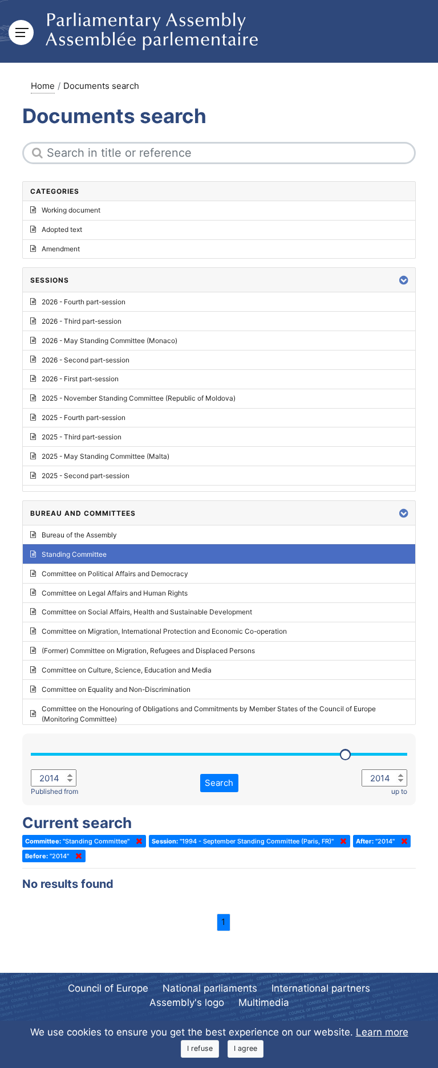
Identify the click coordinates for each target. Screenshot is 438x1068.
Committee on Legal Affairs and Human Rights (115, 593)
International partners (320, 988)
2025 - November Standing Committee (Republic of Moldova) (139, 398)
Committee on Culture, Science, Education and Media (127, 670)
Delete (137, 841)
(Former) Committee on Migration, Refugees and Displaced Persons (148, 650)
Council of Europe (108, 988)
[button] (403, 280)
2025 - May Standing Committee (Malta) (105, 456)
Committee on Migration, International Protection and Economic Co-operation (164, 631)
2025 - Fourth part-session (83, 417)
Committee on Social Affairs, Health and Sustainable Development (147, 612)
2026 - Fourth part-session (83, 301)
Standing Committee (74, 554)
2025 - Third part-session (81, 437)
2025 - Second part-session (85, 475)
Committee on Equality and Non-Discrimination (116, 689)
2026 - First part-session (80, 378)
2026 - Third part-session (81, 321)
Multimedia (263, 1002)
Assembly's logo (186, 1002)
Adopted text (62, 229)
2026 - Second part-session (85, 360)
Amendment (61, 248)
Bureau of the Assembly (79, 535)
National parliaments (210, 988)
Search (219, 782)
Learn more (382, 1032)
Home (43, 85)
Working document (71, 210)
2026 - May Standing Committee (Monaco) (109, 340)
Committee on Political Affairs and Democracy (115, 573)
